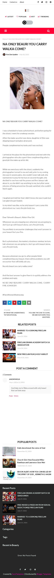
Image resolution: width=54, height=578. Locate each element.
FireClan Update (12, 54)
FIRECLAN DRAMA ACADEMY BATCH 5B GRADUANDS (33, 494)
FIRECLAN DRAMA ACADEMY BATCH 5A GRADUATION (33, 343)
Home (5, 2)
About (22, 2)
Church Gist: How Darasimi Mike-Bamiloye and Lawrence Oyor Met (31, 461)
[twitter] (42, 2)
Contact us (13, 2)
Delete (16, 396)
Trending (44, 17)
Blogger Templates (44, 574)
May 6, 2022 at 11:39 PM (17, 382)
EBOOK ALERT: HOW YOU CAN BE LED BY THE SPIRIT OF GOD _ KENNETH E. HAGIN (34, 473)
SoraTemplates (18, 574)
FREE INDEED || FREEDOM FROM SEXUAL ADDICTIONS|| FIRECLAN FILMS (33, 506)
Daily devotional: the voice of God (31, 448)
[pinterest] (50, 2)
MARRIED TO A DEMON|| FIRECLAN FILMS (31, 331)
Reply (11, 396)
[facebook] (38, 2)
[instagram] (46, 2)
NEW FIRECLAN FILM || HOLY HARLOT (32, 354)
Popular (22, 17)
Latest (10, 17)
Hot (33, 17)
